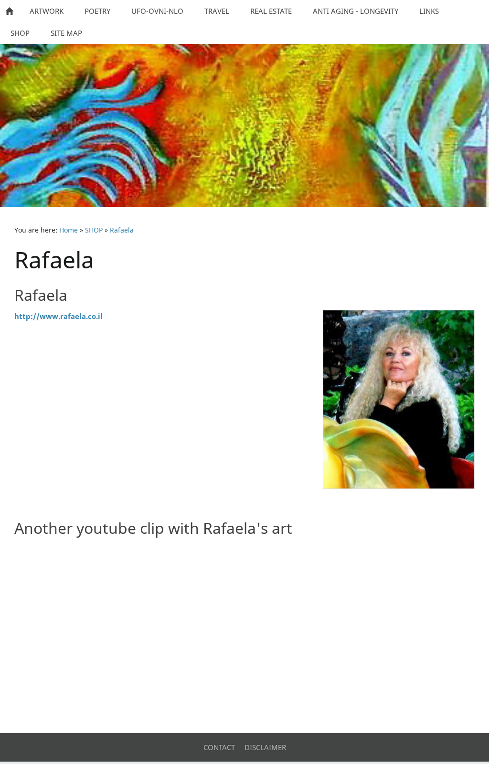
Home (68, 230)
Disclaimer (265, 747)
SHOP (94, 230)
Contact (219, 747)
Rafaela (122, 230)
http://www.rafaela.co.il (58, 316)
